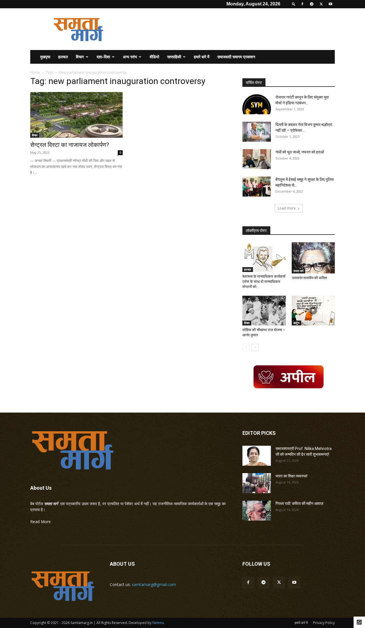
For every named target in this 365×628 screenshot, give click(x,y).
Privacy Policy (324, 622)
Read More (40, 521)
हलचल (63, 56)
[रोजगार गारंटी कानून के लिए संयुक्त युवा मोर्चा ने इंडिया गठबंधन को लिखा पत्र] (256, 104)
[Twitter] (321, 4)
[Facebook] (302, 4)
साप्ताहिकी (174, 56)
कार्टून (296, 323)
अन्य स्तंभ (130, 56)
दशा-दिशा (103, 56)
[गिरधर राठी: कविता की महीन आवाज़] (256, 511)
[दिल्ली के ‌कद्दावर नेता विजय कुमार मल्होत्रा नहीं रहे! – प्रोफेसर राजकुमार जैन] (256, 132)
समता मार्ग (298, 271)
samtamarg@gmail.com (154, 584)
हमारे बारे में (201, 56)
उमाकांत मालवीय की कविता (309, 278)
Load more (287, 208)
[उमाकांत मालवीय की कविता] (313, 257)
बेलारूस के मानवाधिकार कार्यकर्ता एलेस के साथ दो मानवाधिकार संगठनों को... (263, 281)
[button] (293, 4)
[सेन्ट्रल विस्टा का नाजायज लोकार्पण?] (76, 115)
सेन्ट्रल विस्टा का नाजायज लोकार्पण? (69, 144)
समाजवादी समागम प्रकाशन (236, 56)
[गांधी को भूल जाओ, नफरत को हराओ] (256, 159)
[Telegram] (311, 4)
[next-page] (255, 347)
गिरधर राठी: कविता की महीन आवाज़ (299, 503)
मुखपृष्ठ (45, 56)
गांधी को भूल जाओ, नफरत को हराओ (299, 152)
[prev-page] (246, 347)
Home (35, 72)
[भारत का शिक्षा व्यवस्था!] (256, 483)
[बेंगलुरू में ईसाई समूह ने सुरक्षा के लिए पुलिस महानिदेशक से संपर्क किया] (256, 187)
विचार (80, 56)
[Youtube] (330, 4)
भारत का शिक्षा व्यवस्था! (291, 476)
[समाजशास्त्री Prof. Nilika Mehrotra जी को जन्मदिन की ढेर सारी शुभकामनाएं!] (256, 456)
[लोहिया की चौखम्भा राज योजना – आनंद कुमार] (264, 310)
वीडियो (154, 56)
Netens (158, 622)
